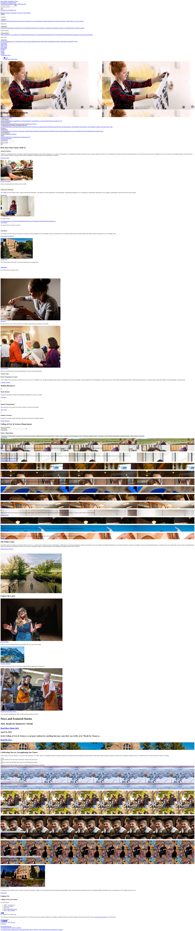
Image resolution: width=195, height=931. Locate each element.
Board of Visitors (32, 124)
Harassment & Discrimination (49, 929)
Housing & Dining (14, 28)
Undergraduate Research (69, 34)
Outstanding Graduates (30, 121)
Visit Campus (4, 43)
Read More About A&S (10, 728)
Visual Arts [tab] (141, 436)
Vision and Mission (39, 127)
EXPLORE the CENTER (7, 549)
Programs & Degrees (6, 13)
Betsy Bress (55, 131)
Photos (51, 127)
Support (55, 127)
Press (58, 127)
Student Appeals (13, 121)
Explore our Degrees (12, 116)
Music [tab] (80, 436)
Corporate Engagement (6, 138)
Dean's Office (4, 129)
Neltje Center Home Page (15, 127)
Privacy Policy (38, 929)
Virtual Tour (53, 221)
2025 (12, 134)
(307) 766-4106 (11, 910)
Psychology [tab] (100, 436)
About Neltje (47, 127)
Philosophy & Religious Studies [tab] (90, 436)
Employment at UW (30, 929)
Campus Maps (30, 41)
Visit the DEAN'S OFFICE (7, 236)
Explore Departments (6, 181)
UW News (75, 41)
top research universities (100, 917)
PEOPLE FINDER (16, 927)
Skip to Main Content (6, 1)
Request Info (4, 44)
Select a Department (5, 427)
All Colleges (80, 21)
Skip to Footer (14, 1)
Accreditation (4, 929)
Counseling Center (43, 28)
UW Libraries (26, 21)
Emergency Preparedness (20, 929)
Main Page (9, 117)
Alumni (14, 4)
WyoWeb (3, 4)
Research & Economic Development (84, 34)
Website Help (10, 929)
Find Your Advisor (22, 41)
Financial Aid (26, 221)
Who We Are (4, 230)
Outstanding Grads (6, 833)
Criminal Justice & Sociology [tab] (28, 436)
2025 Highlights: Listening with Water (96, 127)
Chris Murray (61, 131)
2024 (15, 134)
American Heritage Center (32, 34)
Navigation (3, 117)
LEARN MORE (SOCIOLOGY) (9, 461)
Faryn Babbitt (87, 131)
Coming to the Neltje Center (28, 127)
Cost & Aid (20, 13)
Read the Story (6, 740)
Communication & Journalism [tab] (14, 436)
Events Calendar (5, 642)
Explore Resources (5, 421)
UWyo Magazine (59, 34)
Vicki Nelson (49, 131)
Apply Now (4, 116)
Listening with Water (71, 127)
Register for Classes (13, 41)
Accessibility (60, 929)
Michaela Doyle (68, 131)
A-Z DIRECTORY (5, 927)
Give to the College (6, 783)
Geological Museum (43, 34)
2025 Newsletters (13, 137)
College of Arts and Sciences (11, 59)
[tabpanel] (97, 441)
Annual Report (4, 140)
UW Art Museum (22, 34)
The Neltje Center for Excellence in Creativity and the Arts (14, 125)
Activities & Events (63, 28)
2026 (10, 134)
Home (6, 57)
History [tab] (61, 436)
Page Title (27, 137)
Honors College (66, 21)
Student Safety (71, 28)
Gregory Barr (75, 131)
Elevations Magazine (6, 663)
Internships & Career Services (55, 21)
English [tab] (57, 436)
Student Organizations (53, 28)
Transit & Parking (23, 28)
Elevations (3, 128)
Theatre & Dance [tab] (134, 436)
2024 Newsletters (21, 137)
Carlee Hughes (42, 131)
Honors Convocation (41, 121)
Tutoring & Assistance (42, 21)
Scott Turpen (12, 131)
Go (2, 8)
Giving (6, 4)
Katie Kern (81, 131)
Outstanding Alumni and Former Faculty (18, 124)
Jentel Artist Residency (81, 127)
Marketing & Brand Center (56, 41)
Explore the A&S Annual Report (8, 711)
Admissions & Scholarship (7, 189)
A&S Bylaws (4, 267)
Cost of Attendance (33, 221)
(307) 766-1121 (11, 922)
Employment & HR (39, 41)
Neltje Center (109, 127)
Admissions (14, 13)
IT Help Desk (47, 41)
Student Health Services (33, 28)
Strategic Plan (51, 34)
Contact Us (3, 923)
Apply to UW (4, 45)
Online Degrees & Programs (16, 21)
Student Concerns (21, 121)
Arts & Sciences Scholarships (16, 221)
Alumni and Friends (5, 122)
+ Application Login (21, 4)
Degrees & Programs (6, 151)
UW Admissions (5, 221)
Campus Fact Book (79, 28)
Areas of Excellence (13, 34)
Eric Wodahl (26, 131)
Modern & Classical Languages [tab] (71, 436)
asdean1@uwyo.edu (12, 909)
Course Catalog (33, 21)
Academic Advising (5, 382)
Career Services (4, 368)
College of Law (73, 21)
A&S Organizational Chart (96, 131)
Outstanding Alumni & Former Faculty (11, 858)
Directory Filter (4, 142)
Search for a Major (5, 21)
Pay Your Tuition (5, 41)
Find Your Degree (5, 158)
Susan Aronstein (19, 131)
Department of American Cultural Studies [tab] (45, 436)
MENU (2, 14)
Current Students (27, 13)
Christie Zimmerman (34, 131)
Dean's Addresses (5, 132)
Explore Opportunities (6, 746)
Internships (3, 321)
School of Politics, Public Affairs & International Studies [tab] (117, 436)
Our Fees (62, 127)
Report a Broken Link (6, 926)
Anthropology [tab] (4, 436)
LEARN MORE (5, 121)
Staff (65, 127)
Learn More (3, 397)
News (2, 135)
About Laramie (4, 34)
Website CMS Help (68, 41)
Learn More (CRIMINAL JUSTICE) (10, 458)
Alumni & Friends (6, 808)
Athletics (10, 4)
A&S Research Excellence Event (54, 121)
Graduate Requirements (44, 221)
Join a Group (4, 409)
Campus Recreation (5, 28)
